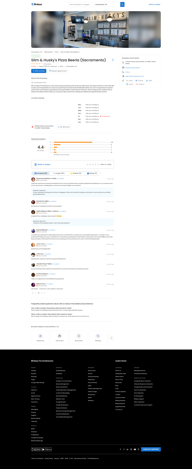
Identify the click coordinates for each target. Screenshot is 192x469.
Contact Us (118, 409)
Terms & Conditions (37, 458)
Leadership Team (120, 373)
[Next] (111, 338)
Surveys (33, 412)
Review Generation (62, 387)
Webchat (34, 390)
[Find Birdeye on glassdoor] (138, 449)
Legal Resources (120, 406)
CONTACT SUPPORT (151, 449)
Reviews (33, 373)
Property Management (95, 388)
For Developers (138, 396)
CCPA (71, 458)
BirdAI (33, 429)
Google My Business (62, 405)
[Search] (122, 4)
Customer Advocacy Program (143, 405)
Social (33, 393)
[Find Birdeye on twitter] (124, 449)
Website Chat (60, 399)
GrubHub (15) (77, 173)
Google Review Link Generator (143, 387)
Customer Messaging (62, 393)
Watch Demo (119, 376)
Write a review (154, 4)
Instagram (141, 84)
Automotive (92, 370)
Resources (118, 382)
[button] (32, 293)
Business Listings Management (65, 411)
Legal (89, 385)
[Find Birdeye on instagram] (131, 449)
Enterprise (59, 373)
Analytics (34, 432)
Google (130, 80)
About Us (118, 370)
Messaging (34, 409)
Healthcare (91, 379)
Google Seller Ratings (37, 382)
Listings (33, 370)
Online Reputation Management (66, 390)
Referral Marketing (61, 396)
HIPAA (66, 458)
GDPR (62, 458)
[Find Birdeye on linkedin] (127, 449)
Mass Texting (35, 399)
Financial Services (93, 376)
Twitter (150, 80)
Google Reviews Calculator (142, 381)
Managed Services (139, 370)
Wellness (91, 400)
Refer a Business (139, 402)
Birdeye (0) (93, 173)
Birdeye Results (120, 403)
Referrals (34, 376)
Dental (90, 373)
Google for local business (64, 381)
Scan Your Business (140, 390)
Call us (128, 72)
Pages (33, 379)
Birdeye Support (139, 399)
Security (56, 458)
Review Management (62, 384)
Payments (34, 402)
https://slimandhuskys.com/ (135, 76)
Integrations (35, 435)
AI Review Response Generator (143, 384)
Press (117, 388)
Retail (90, 397)
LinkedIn (130, 84)
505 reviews (47, 64)
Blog (116, 385)
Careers (117, 394)
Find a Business (139, 393)
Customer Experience (62, 414)
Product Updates (120, 391)
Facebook (140, 80)
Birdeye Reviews (120, 400)
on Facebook (60, 178)
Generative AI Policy (80, 458)
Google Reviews (61, 402)
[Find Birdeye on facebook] (120, 449)
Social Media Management (64, 417)
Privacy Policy (49, 458)
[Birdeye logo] (37, 4)
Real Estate (91, 394)
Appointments (35, 396)
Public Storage (92, 391)
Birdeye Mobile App (37, 441)
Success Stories (120, 397)
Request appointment (59, 71)
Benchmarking (35, 418)
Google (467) (59, 173)
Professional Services (140, 373)
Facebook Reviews (61, 408)
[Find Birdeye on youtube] (135, 449)
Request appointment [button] (133, 68)
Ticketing (34, 421)
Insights (33, 415)
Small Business (60, 370)
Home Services (92, 382)
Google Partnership (37, 438)
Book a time (119, 379)
